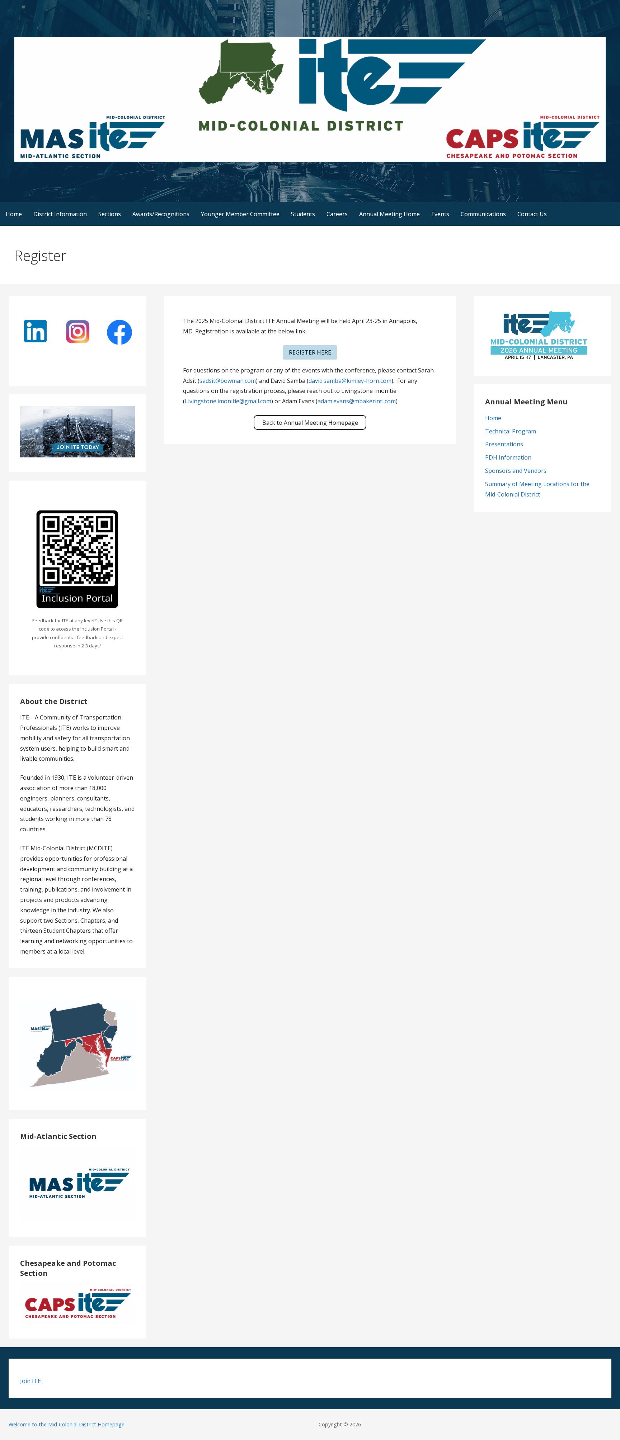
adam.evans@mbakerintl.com (357, 401)
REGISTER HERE (310, 352)
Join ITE (30, 1381)
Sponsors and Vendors (515, 471)
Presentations (504, 444)
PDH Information (508, 457)
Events (440, 214)
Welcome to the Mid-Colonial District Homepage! (67, 1424)
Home (14, 214)
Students (303, 214)
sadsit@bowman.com (227, 381)
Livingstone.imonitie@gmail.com (228, 401)
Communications (483, 214)
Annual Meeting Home (389, 214)
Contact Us (532, 214)
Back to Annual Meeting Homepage (310, 423)
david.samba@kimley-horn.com (350, 381)
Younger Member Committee (240, 214)
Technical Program (510, 431)
